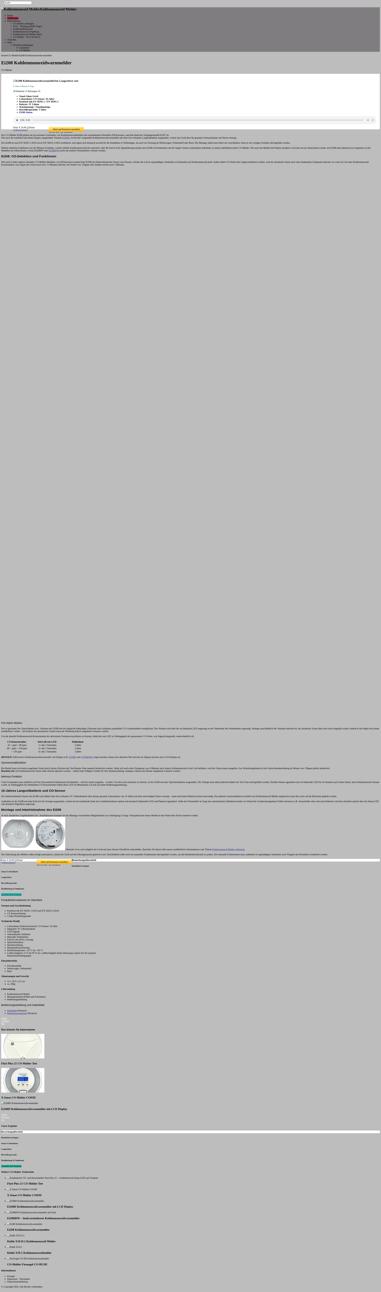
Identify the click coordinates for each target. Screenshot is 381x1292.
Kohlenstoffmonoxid (23, 29)
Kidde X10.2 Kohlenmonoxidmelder (29, 1252)
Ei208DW (54, 150)
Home (10, 15)
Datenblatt (12, 1010)
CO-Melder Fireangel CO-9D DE (27, 1264)
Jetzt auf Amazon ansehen (66, 129)
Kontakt (11, 1276)
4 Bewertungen (20, 130)
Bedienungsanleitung (17, 1013)
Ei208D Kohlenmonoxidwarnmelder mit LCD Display (34, 1109)
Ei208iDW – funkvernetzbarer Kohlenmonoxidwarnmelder (43, 1218)
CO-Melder (24, 50)
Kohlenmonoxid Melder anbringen (228, 849)
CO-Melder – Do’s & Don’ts (26, 37)
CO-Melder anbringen (23, 23)
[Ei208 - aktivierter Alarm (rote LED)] (190, 580)
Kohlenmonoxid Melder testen (27, 34)
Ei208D (66, 137)
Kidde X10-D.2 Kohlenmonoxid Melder (31, 1241)
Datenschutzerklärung (17, 1281)
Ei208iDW (87, 757)
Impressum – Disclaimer (18, 1279)
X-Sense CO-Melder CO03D (18, 1097)
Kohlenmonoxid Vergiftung (26, 31)
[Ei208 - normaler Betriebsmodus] (190, 305)
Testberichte (12, 18)
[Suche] (2, 3)
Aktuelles (11, 39)
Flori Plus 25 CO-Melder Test (19, 1063)
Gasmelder (24, 47)
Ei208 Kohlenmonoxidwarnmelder (28, 1229)
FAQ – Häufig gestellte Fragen (27, 26)
